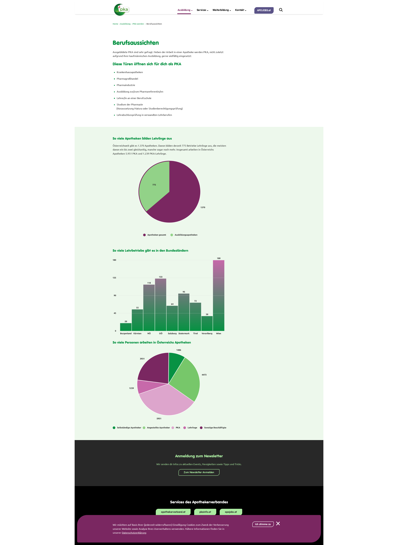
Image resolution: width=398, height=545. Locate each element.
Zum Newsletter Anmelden (199, 472)
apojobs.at (231, 512)
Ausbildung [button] (184, 10)
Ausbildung (125, 23)
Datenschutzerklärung (134, 532)
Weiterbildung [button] (221, 10)
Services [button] (201, 10)
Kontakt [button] (239, 10)
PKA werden (138, 23)
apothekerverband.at (173, 512)
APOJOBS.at (264, 10)
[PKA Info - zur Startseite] (121, 15)
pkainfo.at (205, 512)
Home (115, 23)
